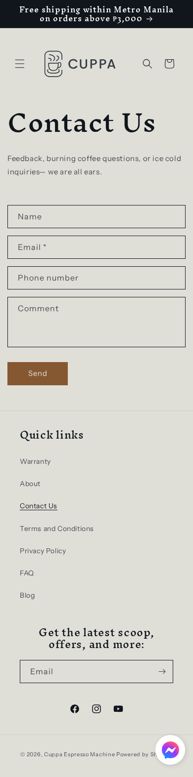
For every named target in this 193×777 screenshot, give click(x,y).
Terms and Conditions (57, 528)
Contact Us (38, 505)
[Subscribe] (162, 671)
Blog (27, 595)
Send (38, 373)
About (30, 483)
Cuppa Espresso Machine (79, 754)
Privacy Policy (43, 550)
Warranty (35, 461)
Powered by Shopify (144, 754)
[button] (20, 64)
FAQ (27, 573)
